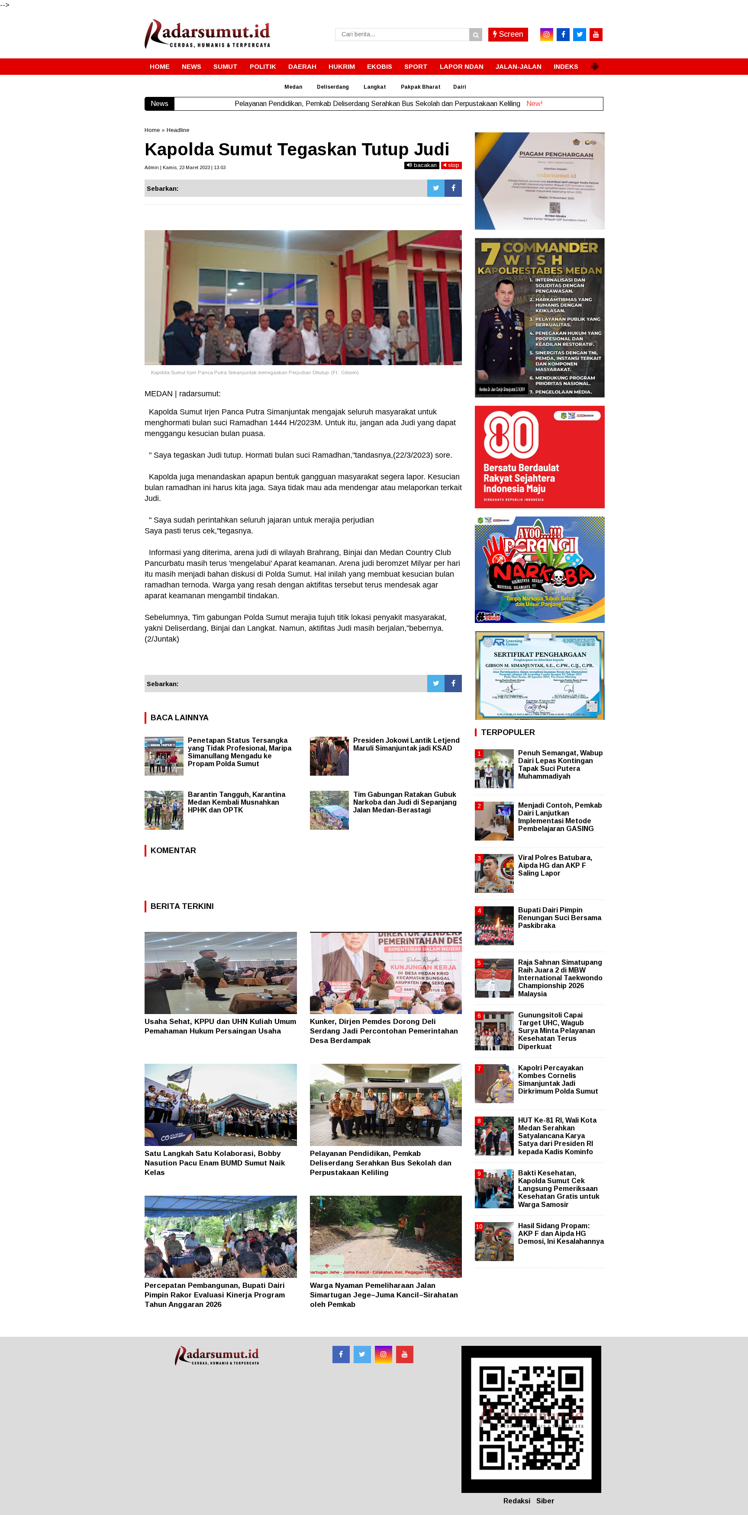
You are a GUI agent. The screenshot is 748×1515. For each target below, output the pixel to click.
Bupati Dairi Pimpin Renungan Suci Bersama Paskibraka (559, 917)
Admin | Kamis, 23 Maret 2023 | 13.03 (185, 167)
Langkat (375, 87)
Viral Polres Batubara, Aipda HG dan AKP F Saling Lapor (555, 865)
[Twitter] (436, 188)
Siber (545, 1501)
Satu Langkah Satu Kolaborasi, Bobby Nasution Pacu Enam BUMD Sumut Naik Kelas (215, 1163)
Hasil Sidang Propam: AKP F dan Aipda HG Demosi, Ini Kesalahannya (561, 1233)
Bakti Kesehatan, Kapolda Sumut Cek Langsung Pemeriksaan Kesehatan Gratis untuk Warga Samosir (559, 1188)
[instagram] (546, 34)
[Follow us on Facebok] (341, 1354)
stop (452, 165)
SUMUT (225, 66)
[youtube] (596, 34)
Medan (293, 87)
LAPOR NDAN (462, 66)
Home (152, 130)
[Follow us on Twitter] (362, 1354)
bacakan (424, 165)
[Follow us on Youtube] (404, 1354)
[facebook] (563, 34)
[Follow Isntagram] (383, 1354)
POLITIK (263, 66)
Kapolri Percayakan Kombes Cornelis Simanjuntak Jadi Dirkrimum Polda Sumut (558, 1079)
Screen (510, 34)
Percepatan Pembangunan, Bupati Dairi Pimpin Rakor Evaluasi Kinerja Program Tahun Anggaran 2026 (215, 1295)
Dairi (459, 87)
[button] (594, 62)
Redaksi (516, 1501)
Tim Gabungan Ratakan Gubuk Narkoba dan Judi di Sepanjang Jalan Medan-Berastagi (405, 802)
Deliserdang (333, 87)
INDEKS (566, 66)
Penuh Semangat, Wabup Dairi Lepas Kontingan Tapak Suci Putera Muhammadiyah (560, 764)
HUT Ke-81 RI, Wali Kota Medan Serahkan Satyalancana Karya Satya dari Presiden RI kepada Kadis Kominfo (557, 1136)
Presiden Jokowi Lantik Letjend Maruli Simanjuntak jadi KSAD (406, 744)
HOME (160, 66)
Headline (178, 130)
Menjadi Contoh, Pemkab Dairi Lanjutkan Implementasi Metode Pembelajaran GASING (560, 817)
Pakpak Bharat (421, 87)
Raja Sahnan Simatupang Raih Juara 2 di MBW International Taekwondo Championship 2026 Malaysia (560, 978)
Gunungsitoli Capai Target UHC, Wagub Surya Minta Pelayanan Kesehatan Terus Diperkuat (556, 1030)
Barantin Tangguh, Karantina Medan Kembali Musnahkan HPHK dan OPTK (236, 802)
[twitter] (579, 34)
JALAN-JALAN (519, 66)
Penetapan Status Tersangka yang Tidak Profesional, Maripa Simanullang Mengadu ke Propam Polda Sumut (239, 752)
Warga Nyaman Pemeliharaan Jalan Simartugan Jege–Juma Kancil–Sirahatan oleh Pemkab (384, 1295)
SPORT (416, 66)
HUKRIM (342, 66)
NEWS (191, 66)
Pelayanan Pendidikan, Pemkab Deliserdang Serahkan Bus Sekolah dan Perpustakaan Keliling (380, 1163)
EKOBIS (379, 66)
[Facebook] (453, 188)
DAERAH (302, 66)
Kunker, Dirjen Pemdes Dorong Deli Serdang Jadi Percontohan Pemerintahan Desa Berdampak (384, 1031)
